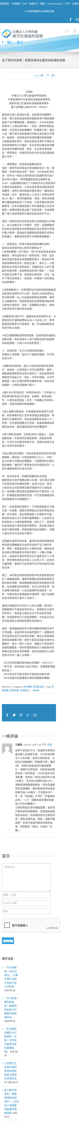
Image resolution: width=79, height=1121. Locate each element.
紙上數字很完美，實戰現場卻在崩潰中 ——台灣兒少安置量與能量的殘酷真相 (11, 1101)
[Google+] (28, 715)
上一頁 (39, 75)
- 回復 (49, 744)
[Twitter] (14, 715)
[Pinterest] (21, 715)
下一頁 (50, 75)
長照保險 (14, 690)
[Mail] (77, 19)
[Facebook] (70, 19)
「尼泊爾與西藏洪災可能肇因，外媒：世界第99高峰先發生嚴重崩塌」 (10, 1040)
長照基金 (24, 690)
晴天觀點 (28, 686)
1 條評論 (35, 690)
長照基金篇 (38, 686)
